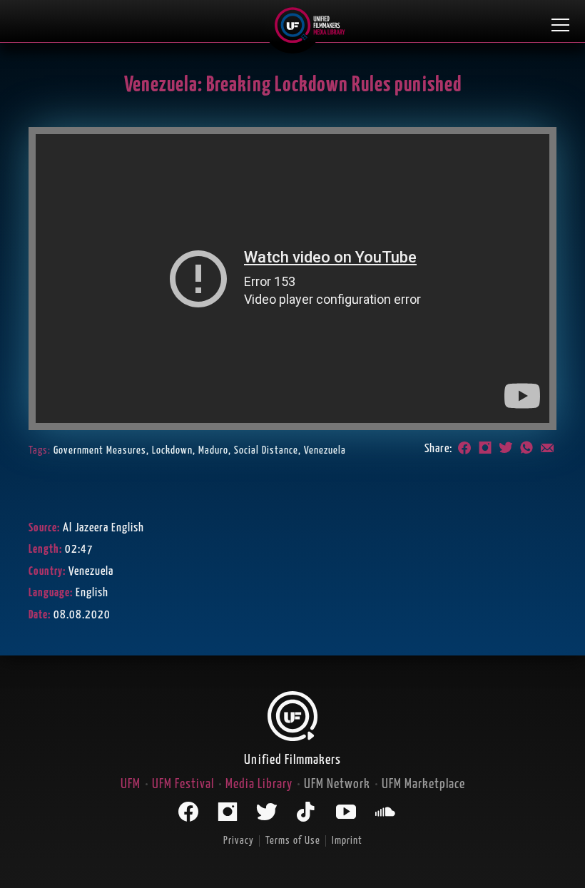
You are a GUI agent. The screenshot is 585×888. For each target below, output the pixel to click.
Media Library (258, 784)
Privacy (238, 840)
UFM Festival (183, 784)
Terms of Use (292, 840)
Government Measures (100, 450)
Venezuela (325, 450)
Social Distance (266, 450)
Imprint (347, 840)
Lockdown (172, 450)
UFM (131, 784)
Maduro (213, 450)
